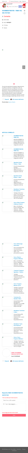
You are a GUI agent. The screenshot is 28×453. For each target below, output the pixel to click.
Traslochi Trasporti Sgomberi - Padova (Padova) (19, 272)
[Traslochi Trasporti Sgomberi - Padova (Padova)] (7, 274)
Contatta (19, 449)
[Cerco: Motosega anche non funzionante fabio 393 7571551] (7, 248)
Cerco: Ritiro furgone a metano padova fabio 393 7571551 (19, 204)
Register (24, 1)
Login (20, 1)
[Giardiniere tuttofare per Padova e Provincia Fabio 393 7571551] (7, 193)
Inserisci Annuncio (14, 1)
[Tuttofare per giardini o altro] (7, 301)
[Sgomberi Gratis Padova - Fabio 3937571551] (7, 166)
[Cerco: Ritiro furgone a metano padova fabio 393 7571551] (7, 206)
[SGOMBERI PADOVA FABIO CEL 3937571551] (7, 140)
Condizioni (14, 450)
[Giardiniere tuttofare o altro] (7, 314)
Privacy (23, 449)
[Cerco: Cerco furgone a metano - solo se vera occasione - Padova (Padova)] (7, 341)
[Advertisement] (12, 39)
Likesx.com (4, 1)
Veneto (13, 102)
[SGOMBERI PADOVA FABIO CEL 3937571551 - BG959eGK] (7, 153)
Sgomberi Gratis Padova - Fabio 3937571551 (18, 164)
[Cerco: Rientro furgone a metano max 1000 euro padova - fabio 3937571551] (7, 261)
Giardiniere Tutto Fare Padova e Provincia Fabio (18, 325)
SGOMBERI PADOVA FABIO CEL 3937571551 (18, 137)
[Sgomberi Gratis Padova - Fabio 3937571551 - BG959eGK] (7, 180)
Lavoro (10, 102)
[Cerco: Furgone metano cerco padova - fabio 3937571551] (7, 288)
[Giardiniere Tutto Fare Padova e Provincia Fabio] (7, 328)
